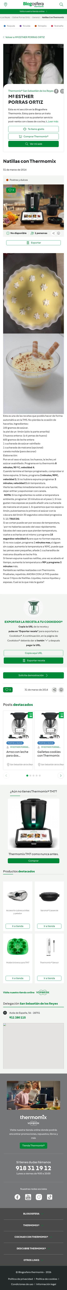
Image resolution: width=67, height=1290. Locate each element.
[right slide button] (61, 775)
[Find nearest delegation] (5, 4)
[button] (61, 4)
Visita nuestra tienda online (32, 11)
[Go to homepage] (33, 4)
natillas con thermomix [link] (53, 17)
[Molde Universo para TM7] (18, 947)
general (36, 17)
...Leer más (52, 121)
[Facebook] (17, 1197)
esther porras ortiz (21, 17)
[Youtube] (28, 1197)
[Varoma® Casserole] (49, 894)
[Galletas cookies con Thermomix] (49, 727)
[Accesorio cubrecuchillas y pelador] (18, 894)
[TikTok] (49, 1197)
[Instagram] (38, 1197)
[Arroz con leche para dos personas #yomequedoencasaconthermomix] (18, 727)
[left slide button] (6, 775)
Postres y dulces (15, 743)
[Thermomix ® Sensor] (49, 947)
